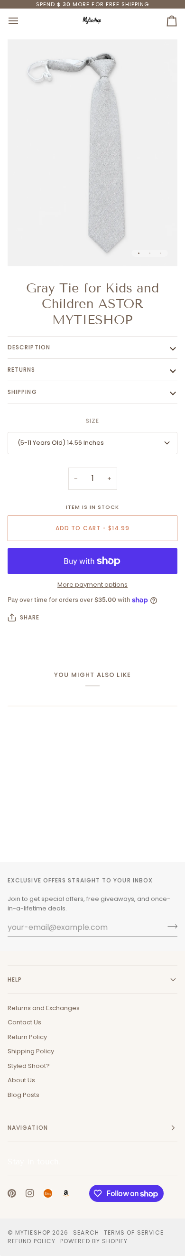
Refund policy (32, 1241)
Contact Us (24, 1022)
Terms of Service (134, 1232)
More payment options (92, 584)
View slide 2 (149, 253)
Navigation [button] (28, 1128)
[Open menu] (22, 21)
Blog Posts (23, 1094)
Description (29, 347)
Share (29, 617)
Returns (22, 370)
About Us (21, 1080)
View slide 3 (160, 253)
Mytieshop (32, 1232)
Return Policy (27, 1036)
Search (86, 1232)
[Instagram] (30, 1193)
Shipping (22, 392)
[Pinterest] (12, 1193)
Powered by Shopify (94, 1241)
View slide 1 (138, 253)
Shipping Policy (31, 1051)
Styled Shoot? (29, 1065)
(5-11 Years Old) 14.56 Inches (61, 442)
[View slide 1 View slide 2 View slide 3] (92, 152)
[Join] (169, 926)
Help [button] (15, 979)
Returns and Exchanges (44, 1007)
